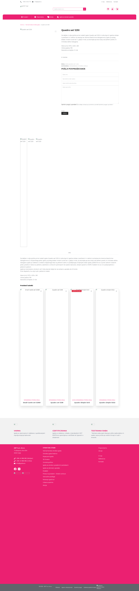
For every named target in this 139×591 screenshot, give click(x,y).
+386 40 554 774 (27, 1)
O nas (103, 1)
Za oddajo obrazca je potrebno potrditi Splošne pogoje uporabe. (95, 104)
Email (62, 111)
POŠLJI (65, 113)
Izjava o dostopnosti (67, 587)
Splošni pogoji (78, 587)
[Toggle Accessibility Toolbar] (2, 585)
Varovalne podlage (49, 476)
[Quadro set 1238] (57, 343)
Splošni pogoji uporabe (68, 104)
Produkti (25, 17)
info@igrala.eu (38, 1)
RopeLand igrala (48, 456)
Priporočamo (40, 17)
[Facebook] (15, 469)
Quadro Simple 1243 (82, 402)
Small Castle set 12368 (31, 402)
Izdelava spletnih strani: (90, 587)
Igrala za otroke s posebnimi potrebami (55, 465)
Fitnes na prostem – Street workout (54, 474)
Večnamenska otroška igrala (78, 65)
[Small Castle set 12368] (31, 343)
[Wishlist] (108, 9)
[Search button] (84, 9)
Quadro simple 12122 (107, 402)
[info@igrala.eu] (32, 1)
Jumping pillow (48, 462)
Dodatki (45, 471)
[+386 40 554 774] (21, 1)
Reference (109, 1)
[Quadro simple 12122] (107, 343)
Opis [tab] (69, 252)
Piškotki (58, 587)
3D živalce (46, 459)
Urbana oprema (48, 482)
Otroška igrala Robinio (50, 453)
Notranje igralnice (48, 479)
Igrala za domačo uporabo (67, 17)
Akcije (51, 17)
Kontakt (116, 1)
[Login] (113, 9)
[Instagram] (19, 469)
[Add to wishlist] (41, 291)
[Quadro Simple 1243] (82, 343)
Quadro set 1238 (57, 402)
